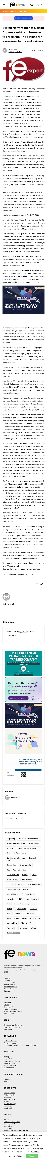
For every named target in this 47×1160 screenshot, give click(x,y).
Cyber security (25, 865)
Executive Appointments (13, 1025)
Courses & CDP (9, 1124)
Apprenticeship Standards (29, 838)
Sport (9, 918)
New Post (7, 1097)
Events (6, 1101)
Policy (35, 904)
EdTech (6, 1005)
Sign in (39, 5)
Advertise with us (10, 987)
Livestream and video (25, 574)
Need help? (8, 1108)
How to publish (9, 1093)
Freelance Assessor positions (29, 569)
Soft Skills (30, 913)
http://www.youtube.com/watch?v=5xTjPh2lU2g (21, 215)
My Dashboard (9, 1099)
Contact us (8, 980)
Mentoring (11, 899)
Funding (25, 875)
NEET (20, 899)
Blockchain (11, 848)
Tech (32, 923)
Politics (9, 909)
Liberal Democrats (33, 884)
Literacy (26, 889)
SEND (9, 913)
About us (7, 978)
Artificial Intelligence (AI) (16, 843)
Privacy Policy (9, 989)
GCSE (34, 875)
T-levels (24, 923)
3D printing (11, 838)
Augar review (34, 843)
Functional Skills (13, 875)
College (9, 853)
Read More (35, 1152)
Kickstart (10, 884)
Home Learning (12, 879)
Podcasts (7, 1079)
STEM (16, 918)
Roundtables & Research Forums (16, 1130)
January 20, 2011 (15, 52)
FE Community (9, 982)
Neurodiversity (31, 899)
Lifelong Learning (13, 889)
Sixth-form (19, 913)
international (27, 879)
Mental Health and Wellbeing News (20, 894)
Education (7, 1003)
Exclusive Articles (10, 1041)
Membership (8, 1106)
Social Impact (9, 1013)
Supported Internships (31, 918)
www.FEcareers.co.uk (11, 532)
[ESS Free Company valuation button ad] (23, 663)
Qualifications (21, 909)
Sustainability (12, 923)
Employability (9, 1007)
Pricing (6, 1057)
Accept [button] (31, 1156)
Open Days (8, 1128)
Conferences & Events (12, 1122)
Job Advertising (10, 1063)
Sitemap (7, 991)
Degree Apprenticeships (16, 870)
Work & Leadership (11, 1009)
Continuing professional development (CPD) (21, 859)
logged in (22, 631)
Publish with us (9, 984)
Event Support (9, 1068)
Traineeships (11, 928)
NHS (8, 904)
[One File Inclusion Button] (23, 741)
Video (6, 1081)
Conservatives (21, 853)
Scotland (33, 909)
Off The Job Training (21, 904)
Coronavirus (11, 865)
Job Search (8, 1029)
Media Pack (8, 1059)
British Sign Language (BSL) (28, 848)
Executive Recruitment (12, 1027)
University (24, 928)
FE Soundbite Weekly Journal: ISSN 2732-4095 (21, 1045)
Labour (19, 884)
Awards (6, 1119)
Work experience (13, 933)
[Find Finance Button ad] (23, 689)
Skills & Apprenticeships (13, 1011)
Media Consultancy (11, 1065)
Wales (33, 928)
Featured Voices (10, 1043)
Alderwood (13, 49)
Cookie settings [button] (15, 1156)
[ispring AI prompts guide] (23, 312)
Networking (8, 1126)
